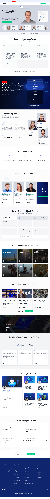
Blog (20, 3)
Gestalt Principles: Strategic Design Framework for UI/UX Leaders (29, 404)
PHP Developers (16, 473)
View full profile (41, 117)
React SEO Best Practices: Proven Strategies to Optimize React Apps (29, 387)
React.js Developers (16, 474)
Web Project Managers (28, 477)
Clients (19, 3)
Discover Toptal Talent (42, 196)
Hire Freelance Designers (5, 465)
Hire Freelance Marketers (5, 467)
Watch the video (7, 260)
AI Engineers (15, 470)
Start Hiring (31, 454)
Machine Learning (5, 199)
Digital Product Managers (28, 474)
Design (26, 402)
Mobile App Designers (28, 464)
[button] (9, 48)
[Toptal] (4, 3)
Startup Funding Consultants (29, 483)
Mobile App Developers (17, 467)
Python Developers (16, 477)
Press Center (39, 467)
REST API (16, 199)
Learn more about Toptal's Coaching (25, 72)
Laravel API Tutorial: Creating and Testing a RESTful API (10, 392)
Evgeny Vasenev (39, 123)
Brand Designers (27, 467)
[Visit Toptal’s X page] (43, 489)
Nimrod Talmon (28, 193)
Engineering (4, 390)
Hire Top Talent (43, 3)
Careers (38, 468)
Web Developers (16, 465)
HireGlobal (38, 474)
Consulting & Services (14, 3)
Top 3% (11, 10)
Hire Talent (9, 3)
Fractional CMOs (27, 471)
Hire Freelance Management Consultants (7, 468)
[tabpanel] (9, 358)
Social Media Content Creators (29, 470)
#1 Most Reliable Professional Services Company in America (29, 1)
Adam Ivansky (4, 193)
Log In (47, 3)
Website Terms (30, 493)
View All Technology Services (25, 236)
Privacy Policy (26, 493)
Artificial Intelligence (32, 199)
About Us (23, 3)
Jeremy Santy (13, 26)
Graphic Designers (27, 465)
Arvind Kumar (26, 26)
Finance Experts (27, 480)
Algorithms (27, 199)
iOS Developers (16, 468)
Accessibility (33, 493)
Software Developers (17, 464)
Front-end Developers (17, 480)
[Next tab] (47, 179)
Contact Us (38, 465)
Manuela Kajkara (16, 193)
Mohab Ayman (41, 138)
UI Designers (15, 483)
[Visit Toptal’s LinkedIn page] (41, 489)
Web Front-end (31, 385)
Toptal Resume (39, 477)
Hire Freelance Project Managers (6, 470)
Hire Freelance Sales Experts (5, 473)
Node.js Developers (16, 471)
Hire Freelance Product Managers (6, 471)
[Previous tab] (2, 179)
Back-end (8, 390)
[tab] (6, 179)
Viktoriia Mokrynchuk (32, 130)
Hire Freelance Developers (5, 464)
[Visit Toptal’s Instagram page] (47, 489)
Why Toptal (38, 464)
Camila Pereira (39, 26)
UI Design (29, 402)
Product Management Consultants (29, 473)
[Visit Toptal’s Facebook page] (45, 489)
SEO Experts (27, 468)
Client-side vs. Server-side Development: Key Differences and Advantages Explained (42, 388)
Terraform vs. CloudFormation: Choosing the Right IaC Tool (42, 404)
